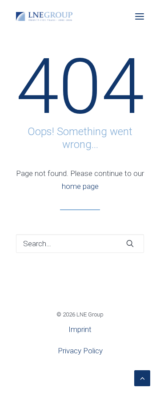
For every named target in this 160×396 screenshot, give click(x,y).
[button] (139, 16)
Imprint (80, 329)
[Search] (80, 243)
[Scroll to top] (142, 377)
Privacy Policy (80, 350)
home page (80, 186)
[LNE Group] (44, 16)
